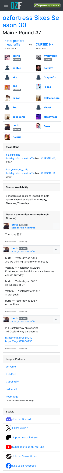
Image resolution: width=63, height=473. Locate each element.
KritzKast (11, 374)
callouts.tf (11, 389)
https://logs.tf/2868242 (18, 337)
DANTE (17, 137)
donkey (48, 67)
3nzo (47, 126)
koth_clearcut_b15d (17, 169)
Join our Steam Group (24, 456)
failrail (16, 97)
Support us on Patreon (25, 437)
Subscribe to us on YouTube (28, 446)
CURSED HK (45, 44)
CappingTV (12, 381)
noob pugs (12, 396)
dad (15, 85)
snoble (17, 67)
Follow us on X (20, 427)
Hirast (47, 107)
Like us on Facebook (24, 465)
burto (16, 125)
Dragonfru (50, 77)
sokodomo (19, 116)
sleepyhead (51, 116)
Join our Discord (21, 419)
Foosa (47, 86)
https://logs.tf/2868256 (18, 341)
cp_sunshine (13, 154)
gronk (16, 55)
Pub (15, 107)
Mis (15, 77)
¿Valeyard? (50, 55)
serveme (11, 366)
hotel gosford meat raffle (14, 42)
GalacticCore (51, 97)
